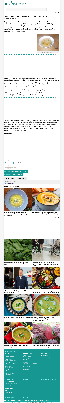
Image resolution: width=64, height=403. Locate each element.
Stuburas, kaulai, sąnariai (10, 363)
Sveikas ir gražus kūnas (11, 386)
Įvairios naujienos (17, 174)
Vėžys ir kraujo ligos (27, 356)
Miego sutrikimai (26, 366)
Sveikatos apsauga (10, 397)
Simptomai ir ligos (27, 353)
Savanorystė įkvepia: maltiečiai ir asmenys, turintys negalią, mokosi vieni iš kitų (45, 264)
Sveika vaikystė (45, 355)
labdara (25, 171)
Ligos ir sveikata (10, 351)
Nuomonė (25, 397)
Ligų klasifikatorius (23, 400)
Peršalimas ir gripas (27, 358)
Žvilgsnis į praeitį (45, 357)
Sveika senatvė (45, 359)
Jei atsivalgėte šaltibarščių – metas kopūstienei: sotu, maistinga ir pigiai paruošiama (16, 214)
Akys (6, 371)
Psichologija (44, 353)
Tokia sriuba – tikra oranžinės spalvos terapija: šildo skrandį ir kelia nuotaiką (45, 213)
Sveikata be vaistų (10, 379)
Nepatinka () (18, 163)
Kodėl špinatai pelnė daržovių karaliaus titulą (17, 263)
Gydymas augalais (10, 381)
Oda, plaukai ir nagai (9, 367)
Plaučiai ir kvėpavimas (9, 356)
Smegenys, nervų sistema (10, 360)
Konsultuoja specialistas (49, 379)
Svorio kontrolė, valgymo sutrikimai (30, 363)
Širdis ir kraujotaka (9, 355)
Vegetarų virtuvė (9, 388)
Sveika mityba (8, 385)
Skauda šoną (25, 362)
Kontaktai (34, 400)
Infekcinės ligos (26, 369)
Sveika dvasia (8, 392)
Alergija (24, 355)
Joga (6, 390)
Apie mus (13, 400)
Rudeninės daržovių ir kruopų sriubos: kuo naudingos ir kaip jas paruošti (17, 346)
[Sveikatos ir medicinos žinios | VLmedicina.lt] (19, 3)
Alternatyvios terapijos (11, 383)
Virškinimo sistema (9, 357)
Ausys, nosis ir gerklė (9, 373)
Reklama (57, 12)
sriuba (20, 171)
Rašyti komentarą (22, 178)
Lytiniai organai (8, 366)
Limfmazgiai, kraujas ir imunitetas (12, 369)
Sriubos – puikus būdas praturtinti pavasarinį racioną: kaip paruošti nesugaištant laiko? (43, 319)
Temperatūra (25, 359)
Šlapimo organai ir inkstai (10, 362)
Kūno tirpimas (25, 360)
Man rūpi (7, 353)
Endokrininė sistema (9, 359)
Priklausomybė (26, 365)
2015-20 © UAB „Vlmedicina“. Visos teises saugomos (23, 402)
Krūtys (6, 370)
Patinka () (9, 163)
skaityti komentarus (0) (10, 178)
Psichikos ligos (8, 376)
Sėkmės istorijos (9, 394)
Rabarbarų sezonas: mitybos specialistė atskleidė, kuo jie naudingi (45, 346)
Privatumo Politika (44, 400)
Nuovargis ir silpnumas (27, 367)
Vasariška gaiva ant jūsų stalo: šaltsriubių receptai (18, 318)
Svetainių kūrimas (48, 402)
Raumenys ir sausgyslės (10, 364)
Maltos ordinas (13, 171)
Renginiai (25, 379)
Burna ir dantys (8, 374)
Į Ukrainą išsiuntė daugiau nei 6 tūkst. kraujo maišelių (16, 291)
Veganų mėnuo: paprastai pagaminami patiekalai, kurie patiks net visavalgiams (45, 291)
